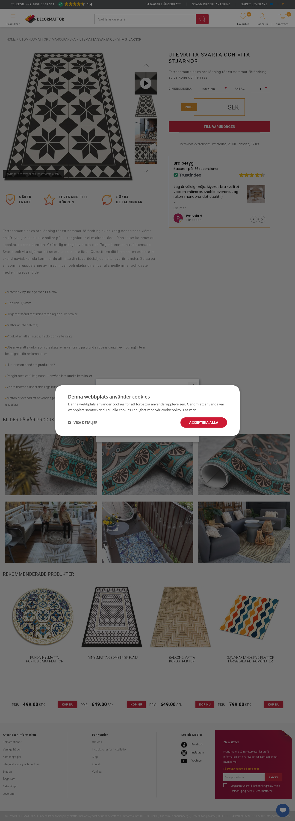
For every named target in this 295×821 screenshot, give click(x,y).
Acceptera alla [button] (203, 422)
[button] (82, 422)
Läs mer (189, 410)
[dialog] (147, 410)
